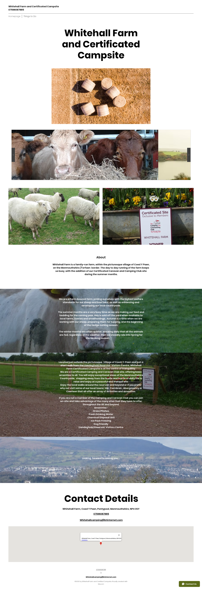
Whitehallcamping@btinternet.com (101, 577)
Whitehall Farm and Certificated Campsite (33, 6)
